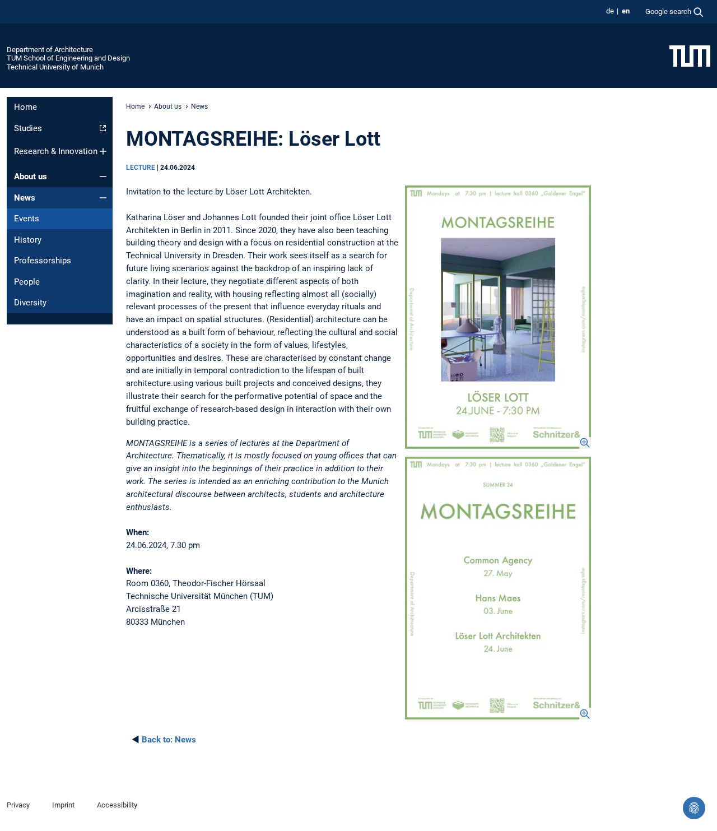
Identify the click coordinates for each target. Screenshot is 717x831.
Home (25, 107)
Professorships (42, 261)
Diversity (30, 303)
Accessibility (117, 805)
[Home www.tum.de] (689, 55)
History (27, 240)
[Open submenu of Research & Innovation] (103, 151)
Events (26, 218)
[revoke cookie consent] (694, 808)
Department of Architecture (50, 49)
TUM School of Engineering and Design (68, 58)
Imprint (63, 805)
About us (30, 176)
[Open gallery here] (498, 316)
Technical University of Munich (55, 67)
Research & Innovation (55, 151)
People (27, 282)
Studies (28, 128)
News (24, 198)
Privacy (18, 805)
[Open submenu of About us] (103, 176)
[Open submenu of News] (103, 198)
